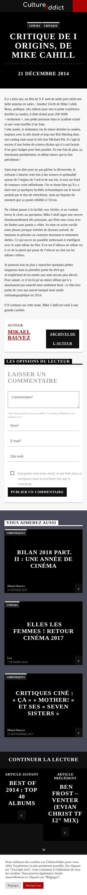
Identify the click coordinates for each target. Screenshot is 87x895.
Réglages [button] (13, 885)
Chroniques (16, 533)
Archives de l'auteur (63, 338)
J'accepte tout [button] (33, 885)
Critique (51, 25)
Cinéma (34, 25)
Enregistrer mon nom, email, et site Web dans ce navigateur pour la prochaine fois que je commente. (50, 474)
